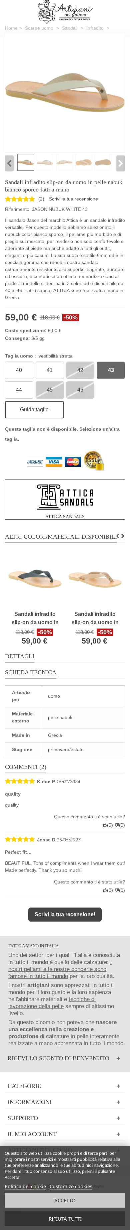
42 (80, 370)
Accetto (65, 1200)
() (41, 198)
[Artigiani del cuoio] (65, 12)
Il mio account (32, 1134)
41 (50, 370)
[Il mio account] (65, 1134)
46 (80, 390)
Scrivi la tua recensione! (65, 914)
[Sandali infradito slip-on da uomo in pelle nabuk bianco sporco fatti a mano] (65, 92)
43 (111, 370)
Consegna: (17, 338)
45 (50, 390)
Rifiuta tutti (65, 1218)
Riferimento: (18, 209)
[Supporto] (65, 1118)
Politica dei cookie (25, 1186)
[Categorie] (65, 1086)
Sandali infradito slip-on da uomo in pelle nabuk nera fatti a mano (35, 619)
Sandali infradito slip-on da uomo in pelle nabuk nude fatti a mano (95, 619)
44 (19, 390)
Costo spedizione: (26, 330)
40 (19, 370)
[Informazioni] (65, 1102)
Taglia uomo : (39, 356)
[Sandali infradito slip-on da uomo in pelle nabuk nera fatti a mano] (35, 579)
